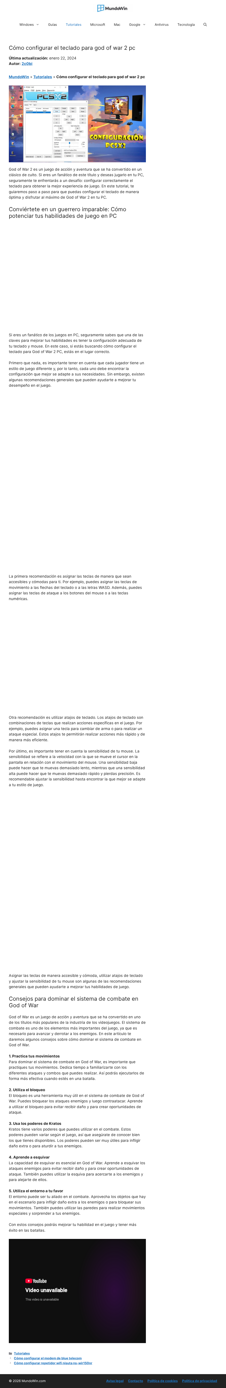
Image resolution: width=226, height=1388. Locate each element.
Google (134, 24)
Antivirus (162, 24)
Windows (26, 24)
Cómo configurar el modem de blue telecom (48, 1358)
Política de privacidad (199, 1381)
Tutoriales (73, 24)
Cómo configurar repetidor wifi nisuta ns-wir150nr (53, 1363)
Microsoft (97, 24)
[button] (205, 24)
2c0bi (27, 63)
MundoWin (19, 77)
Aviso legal (115, 1381)
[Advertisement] (77, 255)
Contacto (135, 1381)
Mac (117, 24)
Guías (52, 24)
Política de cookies (162, 1381)
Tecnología (186, 24)
